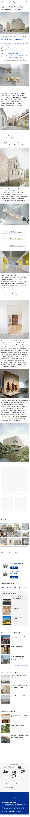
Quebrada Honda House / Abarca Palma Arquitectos (19, 597)
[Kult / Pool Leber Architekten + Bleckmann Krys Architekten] (10, 526)
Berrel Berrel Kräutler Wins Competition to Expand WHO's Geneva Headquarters (18, 658)
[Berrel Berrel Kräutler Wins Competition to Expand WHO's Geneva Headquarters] (5, 659)
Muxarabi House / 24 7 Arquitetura (18, 618)
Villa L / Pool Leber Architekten (19, 696)
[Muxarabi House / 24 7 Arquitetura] (7, 620)
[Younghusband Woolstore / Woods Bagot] (5, 639)
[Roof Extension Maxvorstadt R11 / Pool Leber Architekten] (5, 689)
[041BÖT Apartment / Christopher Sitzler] (5, 718)
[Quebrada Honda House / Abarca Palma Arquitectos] (7, 600)
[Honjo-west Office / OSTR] (5, 649)
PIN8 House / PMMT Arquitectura (17, 608)
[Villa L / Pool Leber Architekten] (5, 699)
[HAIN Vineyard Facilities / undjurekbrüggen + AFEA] (5, 728)
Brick (15, 587)
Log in (26, 1)
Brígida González (14, 53)
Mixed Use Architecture (7, 39)
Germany (8, 41)
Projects (20, 587)
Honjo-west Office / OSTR (17, 646)
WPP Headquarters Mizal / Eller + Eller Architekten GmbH (19, 736)
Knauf (17, 56)
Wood (3, 587)
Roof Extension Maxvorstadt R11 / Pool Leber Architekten (19, 686)
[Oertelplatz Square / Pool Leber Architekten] (5, 679)
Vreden (18, 95)
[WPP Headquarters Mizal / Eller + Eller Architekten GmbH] (5, 739)
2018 (7, 50)
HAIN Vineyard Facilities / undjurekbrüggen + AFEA (17, 726)
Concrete (9, 587)
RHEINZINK (21, 56)
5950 (7, 48)
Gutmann (13, 56)
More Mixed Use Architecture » (21, 665)
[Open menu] (2, 2)
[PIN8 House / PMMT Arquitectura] (7, 610)
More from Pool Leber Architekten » (20, 705)
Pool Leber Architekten (17, 564)
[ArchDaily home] (14, 2)
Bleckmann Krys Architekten (15, 43)
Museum (17, 39)
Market (21, 39)
